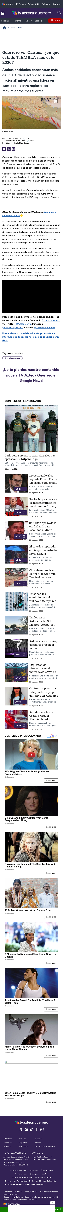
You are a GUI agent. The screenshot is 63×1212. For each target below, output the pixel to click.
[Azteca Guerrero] (31, 13)
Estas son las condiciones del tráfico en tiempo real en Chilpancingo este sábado (43, 601)
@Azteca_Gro (23, 323)
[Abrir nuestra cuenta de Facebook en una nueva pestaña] (37, 1129)
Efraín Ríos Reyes (21, 143)
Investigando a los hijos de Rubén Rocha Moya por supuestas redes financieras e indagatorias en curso (43, 483)
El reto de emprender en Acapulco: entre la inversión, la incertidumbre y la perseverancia (43, 553)
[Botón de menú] (2, 13)
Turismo (17, 21)
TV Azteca (21, 4)
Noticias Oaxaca (12, 358)
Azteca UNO (34, 4)
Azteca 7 (46, 4)
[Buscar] (59, 12)
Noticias (5, 21)
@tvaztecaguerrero (12, 327)
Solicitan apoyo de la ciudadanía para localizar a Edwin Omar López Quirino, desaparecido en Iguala (42, 531)
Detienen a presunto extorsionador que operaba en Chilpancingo (30, 457)
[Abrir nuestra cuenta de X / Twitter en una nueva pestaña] (21, 1129)
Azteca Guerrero (50, 320)
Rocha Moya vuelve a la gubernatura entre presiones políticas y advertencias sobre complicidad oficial (43, 506)
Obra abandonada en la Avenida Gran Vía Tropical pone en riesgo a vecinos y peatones (42, 577)
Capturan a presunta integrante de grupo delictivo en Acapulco (43, 692)
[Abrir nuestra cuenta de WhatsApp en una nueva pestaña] (42, 1129)
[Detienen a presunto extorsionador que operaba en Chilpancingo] (31, 428)
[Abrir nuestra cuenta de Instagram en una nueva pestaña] (26, 1129)
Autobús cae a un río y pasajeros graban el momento (43, 644)
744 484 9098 (38, 1160)
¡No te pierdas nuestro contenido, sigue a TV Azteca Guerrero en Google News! (31, 375)
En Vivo (57, 21)
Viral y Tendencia (34, 21)
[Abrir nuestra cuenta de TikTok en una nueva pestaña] (31, 1129)
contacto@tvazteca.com (42, 1157)
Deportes (57, 4)
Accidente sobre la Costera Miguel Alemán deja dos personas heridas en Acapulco (42, 719)
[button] (52, 1202)
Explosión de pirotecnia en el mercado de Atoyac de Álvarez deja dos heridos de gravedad (43, 672)
